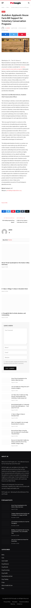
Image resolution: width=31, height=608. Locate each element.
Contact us (19, 604)
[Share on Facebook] (5, 34)
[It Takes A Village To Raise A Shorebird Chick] (15, 278)
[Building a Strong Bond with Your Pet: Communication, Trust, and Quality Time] (6, 532)
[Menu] (3, 3)
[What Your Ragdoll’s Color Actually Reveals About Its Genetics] (6, 424)
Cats (3, 557)
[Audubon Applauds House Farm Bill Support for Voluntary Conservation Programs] (15, 45)
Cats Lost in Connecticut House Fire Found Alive (19, 540)
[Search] (28, 3)
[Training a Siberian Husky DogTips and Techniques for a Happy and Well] (6, 515)
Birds (3, 11)
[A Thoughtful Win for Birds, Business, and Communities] (15, 302)
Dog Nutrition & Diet (7, 576)
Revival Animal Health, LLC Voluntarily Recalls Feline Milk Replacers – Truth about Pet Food (20, 406)
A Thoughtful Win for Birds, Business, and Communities (14, 314)
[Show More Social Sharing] (27, 34)
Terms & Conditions (24, 601)
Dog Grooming (5, 570)
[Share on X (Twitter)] (14, 34)
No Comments (23, 28)
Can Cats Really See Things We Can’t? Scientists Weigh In (20, 387)
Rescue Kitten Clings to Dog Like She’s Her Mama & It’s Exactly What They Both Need (19, 432)
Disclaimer (14, 601)
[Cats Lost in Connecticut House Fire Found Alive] (6, 541)
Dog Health (5, 573)
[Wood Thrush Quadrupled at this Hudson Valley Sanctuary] (15, 252)
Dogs (3, 582)
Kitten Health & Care (7, 585)
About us (13, 604)
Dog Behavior (5, 564)
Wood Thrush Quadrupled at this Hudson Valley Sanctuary (15, 264)
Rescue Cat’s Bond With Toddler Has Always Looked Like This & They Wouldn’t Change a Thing (20, 441)
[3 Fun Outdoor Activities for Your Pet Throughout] (6, 523)
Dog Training (5, 579)
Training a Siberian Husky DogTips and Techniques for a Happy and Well (20, 514)
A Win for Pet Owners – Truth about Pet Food (22, 221)
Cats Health (5, 561)
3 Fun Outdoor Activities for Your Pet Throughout (20, 522)
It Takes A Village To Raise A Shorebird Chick (15, 289)
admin (8, 28)
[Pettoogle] (15, 2)
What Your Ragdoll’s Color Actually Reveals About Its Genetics (19, 423)
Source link (4, 202)
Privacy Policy (7, 601)
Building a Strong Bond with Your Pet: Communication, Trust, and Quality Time (20, 531)
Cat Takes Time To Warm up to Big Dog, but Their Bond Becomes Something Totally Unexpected (19, 396)
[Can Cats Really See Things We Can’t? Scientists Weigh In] (6, 388)
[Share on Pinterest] (22, 34)
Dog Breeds (5, 567)
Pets (3, 588)
